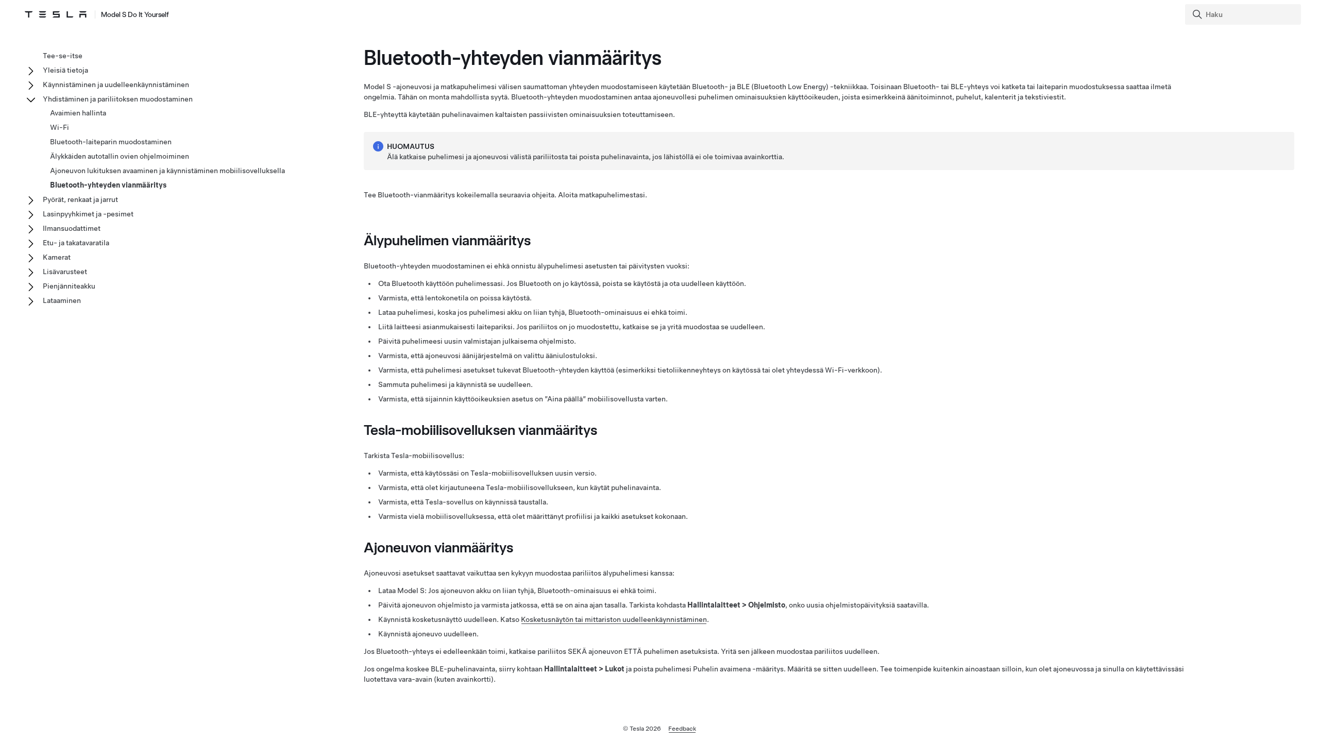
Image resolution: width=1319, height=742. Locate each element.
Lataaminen (62, 300)
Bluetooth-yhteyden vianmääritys (108, 185)
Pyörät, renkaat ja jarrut (80, 199)
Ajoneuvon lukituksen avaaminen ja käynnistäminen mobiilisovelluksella (167, 170)
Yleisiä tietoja (65, 70)
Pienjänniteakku (69, 286)
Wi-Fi (59, 127)
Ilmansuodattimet (71, 228)
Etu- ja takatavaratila (76, 243)
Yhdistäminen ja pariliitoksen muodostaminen (118, 99)
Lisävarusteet (65, 271)
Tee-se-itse (62, 56)
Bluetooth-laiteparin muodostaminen (111, 142)
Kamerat (57, 257)
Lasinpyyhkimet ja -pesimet (88, 214)
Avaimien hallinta (78, 113)
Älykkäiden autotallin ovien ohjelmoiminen (119, 156)
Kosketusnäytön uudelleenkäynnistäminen (614, 619)
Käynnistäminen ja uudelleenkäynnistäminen (116, 84)
